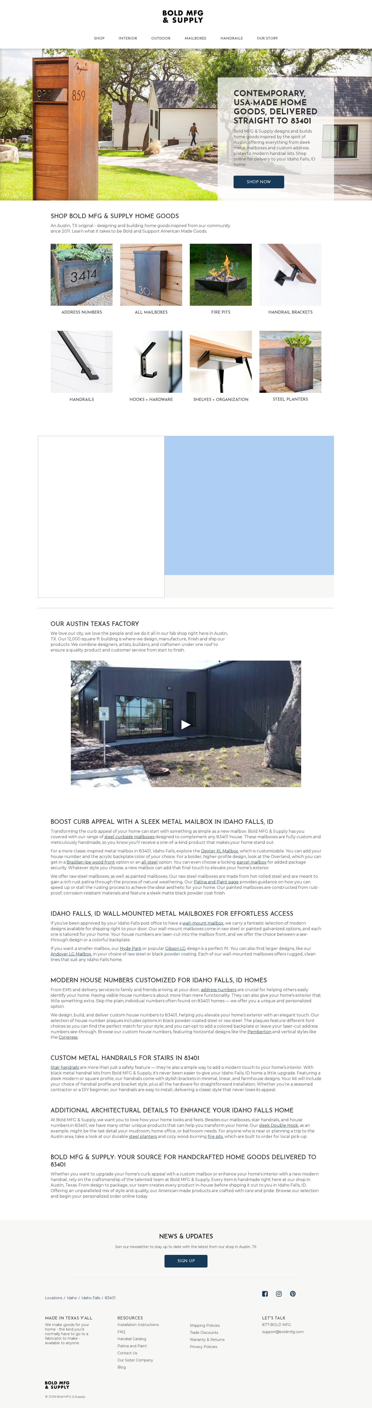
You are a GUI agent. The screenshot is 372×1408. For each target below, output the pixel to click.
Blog (121, 1367)
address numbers (218, 989)
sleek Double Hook (278, 1125)
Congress (68, 1037)
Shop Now (259, 182)
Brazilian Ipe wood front (91, 862)
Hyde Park (130, 948)
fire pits (215, 1136)
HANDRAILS (231, 38)
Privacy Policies (203, 1346)
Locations (53, 1298)
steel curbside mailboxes (129, 836)
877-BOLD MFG (276, 1324)
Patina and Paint (132, 1346)
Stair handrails (65, 1067)
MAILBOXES (195, 38)
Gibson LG (175, 948)
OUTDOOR (161, 38)
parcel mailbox (251, 862)
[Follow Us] (265, 1297)
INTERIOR (128, 38)
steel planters (143, 1136)
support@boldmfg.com (283, 1332)
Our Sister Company (135, 1360)
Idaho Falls (90, 1298)
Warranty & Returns (207, 1339)
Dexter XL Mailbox (219, 851)
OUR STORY (267, 38)
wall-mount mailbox (202, 923)
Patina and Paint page (216, 882)
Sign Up (186, 1261)
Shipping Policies (205, 1325)
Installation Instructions (138, 1324)
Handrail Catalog (131, 1339)
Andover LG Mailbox (71, 954)
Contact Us (127, 1353)
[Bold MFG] (183, 17)
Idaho (72, 1298)
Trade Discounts (204, 1332)
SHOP (99, 38)
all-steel (149, 862)
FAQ (121, 1332)
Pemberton (259, 1031)
